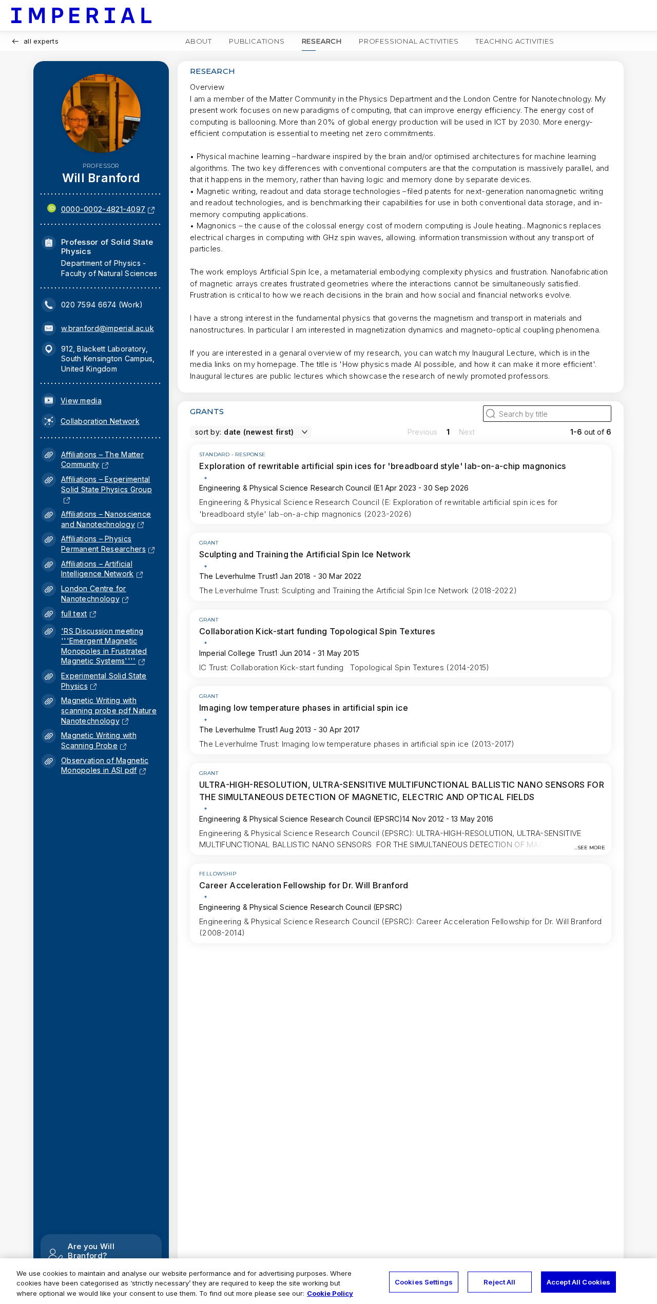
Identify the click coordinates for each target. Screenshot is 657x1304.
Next (467, 431)
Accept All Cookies (578, 1281)
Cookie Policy (330, 1293)
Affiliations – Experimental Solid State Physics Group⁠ (106, 489)
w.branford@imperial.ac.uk (107, 328)
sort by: (208, 431)
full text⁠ (74, 613)
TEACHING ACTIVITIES (514, 41)
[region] (328, 1281)
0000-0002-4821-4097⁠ (103, 209)
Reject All (499, 1281)
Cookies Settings (424, 1281)
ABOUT (198, 41)
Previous (422, 431)
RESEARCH (322, 41)
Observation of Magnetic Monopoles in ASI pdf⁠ (104, 765)
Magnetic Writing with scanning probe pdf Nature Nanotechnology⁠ (109, 710)
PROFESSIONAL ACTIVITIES (408, 41)
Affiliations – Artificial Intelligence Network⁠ (97, 568)
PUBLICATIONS (257, 41)
